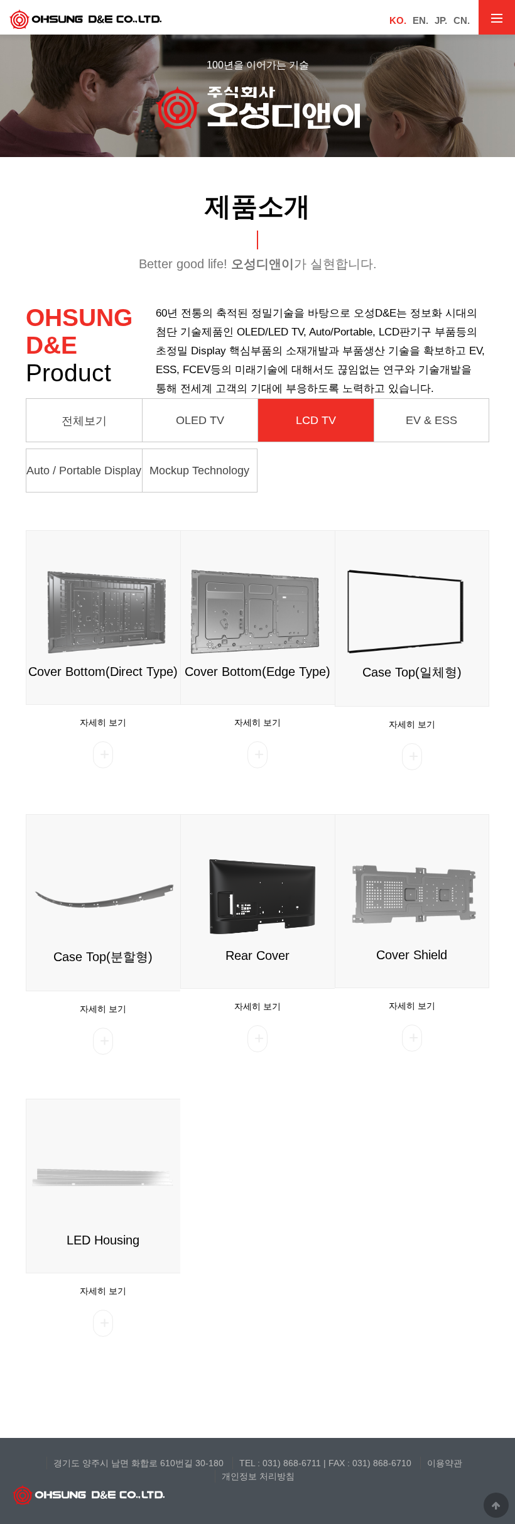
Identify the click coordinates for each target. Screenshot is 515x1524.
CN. (461, 21)
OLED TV (200, 420)
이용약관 (444, 1463)
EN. (420, 21)
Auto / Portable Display (83, 470)
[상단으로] (496, 1505)
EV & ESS (431, 420)
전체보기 (84, 421)
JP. (441, 21)
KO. (397, 21)
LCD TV (316, 420)
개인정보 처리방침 (258, 1476)
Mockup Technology (199, 470)
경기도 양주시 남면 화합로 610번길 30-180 (138, 1463)
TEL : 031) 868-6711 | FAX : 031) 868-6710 (325, 1463)
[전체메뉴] (497, 17)
